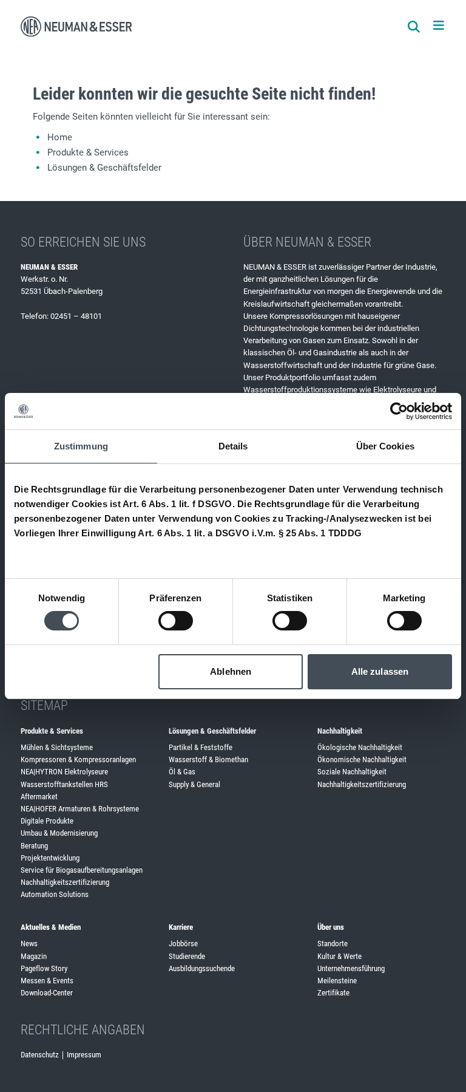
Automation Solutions (55, 894)
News (29, 943)
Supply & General (194, 784)
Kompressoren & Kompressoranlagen (78, 759)
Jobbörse (183, 943)
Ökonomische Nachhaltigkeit (362, 759)
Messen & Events (47, 980)
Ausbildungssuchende (202, 968)
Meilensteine (337, 980)
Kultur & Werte (339, 956)
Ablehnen (230, 671)
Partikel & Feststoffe (200, 747)
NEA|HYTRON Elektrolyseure (64, 771)
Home (59, 137)
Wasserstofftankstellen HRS (64, 784)
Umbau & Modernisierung (59, 833)
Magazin (34, 956)
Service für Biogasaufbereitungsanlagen (82, 870)
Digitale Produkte (47, 820)
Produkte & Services (88, 152)
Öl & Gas (182, 771)
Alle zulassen (379, 671)
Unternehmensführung (351, 968)
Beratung (34, 845)
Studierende (187, 956)
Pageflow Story (44, 968)
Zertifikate (333, 992)
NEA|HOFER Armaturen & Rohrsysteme (80, 808)
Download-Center (47, 992)
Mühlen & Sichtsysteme (57, 747)
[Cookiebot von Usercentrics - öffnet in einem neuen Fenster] (399, 411)
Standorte (332, 943)
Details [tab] (233, 446)
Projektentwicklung (50, 857)
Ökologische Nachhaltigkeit (359, 747)
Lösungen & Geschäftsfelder (104, 167)
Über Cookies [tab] (385, 446)
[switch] (175, 620)
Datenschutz (40, 1054)
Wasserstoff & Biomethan (208, 759)
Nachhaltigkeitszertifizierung (65, 882)
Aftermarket (39, 796)
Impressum (84, 1054)
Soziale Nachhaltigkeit (352, 771)
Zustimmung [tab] (81, 446)
